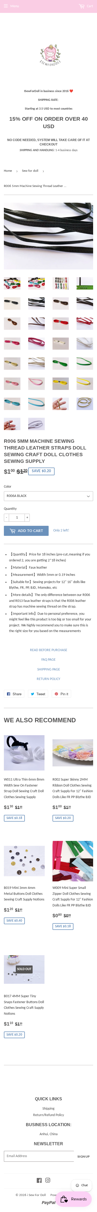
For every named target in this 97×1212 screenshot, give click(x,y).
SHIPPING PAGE (48, 669)
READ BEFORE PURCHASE (48, 650)
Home (8, 171)
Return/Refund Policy (48, 1115)
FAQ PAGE (48, 660)
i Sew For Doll (36, 1195)
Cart (89, 6)
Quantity (10, 509)
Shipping (48, 1109)
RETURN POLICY (48, 679)
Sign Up (83, 1156)
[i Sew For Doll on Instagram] (47, 1181)
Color (7, 487)
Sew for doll (30, 171)
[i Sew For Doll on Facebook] (39, 1181)
